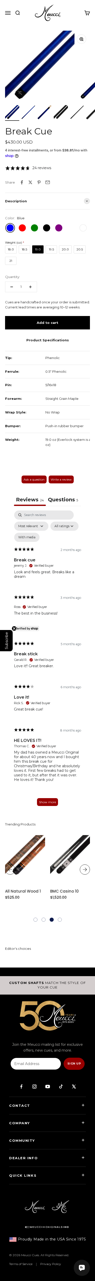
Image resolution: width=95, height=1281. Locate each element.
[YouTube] (47, 1086)
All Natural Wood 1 (23, 891)
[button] (35, 920)
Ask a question (34, 479)
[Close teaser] (14, 628)
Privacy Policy (50, 1264)
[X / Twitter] (74, 1086)
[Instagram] (34, 1086)
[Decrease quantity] (11, 287)
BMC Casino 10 (64, 891)
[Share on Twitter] (30, 182)
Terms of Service (20, 1264)
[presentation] (10, 869)
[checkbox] (27, 537)
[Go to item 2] (28, 113)
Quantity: (12, 277)
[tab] (63, 500)
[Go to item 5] (77, 113)
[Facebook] (21, 1086)
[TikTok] (60, 1086)
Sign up (74, 1063)
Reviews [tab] (30, 500)
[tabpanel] (47, 660)
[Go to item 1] (12, 113)
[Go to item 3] (44, 113)
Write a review (61, 479)
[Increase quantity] (30, 287)
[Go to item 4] (61, 113)
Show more (47, 802)
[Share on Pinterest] (39, 182)
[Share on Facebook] (21, 182)
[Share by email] (47, 182)
